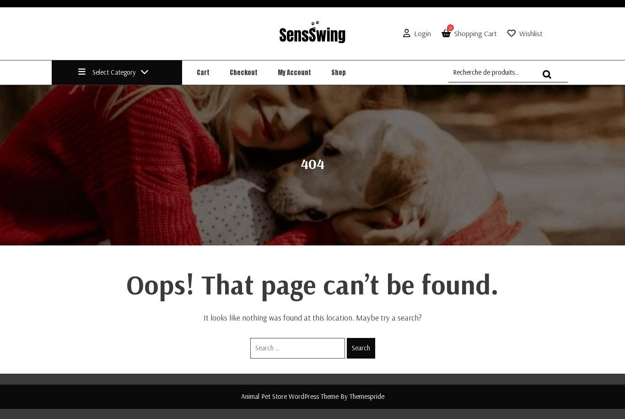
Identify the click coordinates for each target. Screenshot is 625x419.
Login (422, 33)
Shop (338, 72)
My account (294, 72)
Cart (203, 72)
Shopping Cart (473, 33)
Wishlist (531, 33)
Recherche (549, 78)
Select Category (114, 72)
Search (361, 347)
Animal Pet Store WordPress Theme (290, 396)
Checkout (244, 72)
